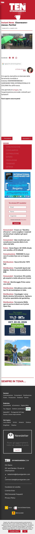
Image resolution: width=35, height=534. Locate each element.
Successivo (26, 138)
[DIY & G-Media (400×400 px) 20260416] (17, 335)
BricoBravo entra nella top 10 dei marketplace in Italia (17, 289)
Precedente (7, 138)
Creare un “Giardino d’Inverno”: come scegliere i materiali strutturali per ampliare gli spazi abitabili (17, 233)
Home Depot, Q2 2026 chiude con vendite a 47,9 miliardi (17, 249)
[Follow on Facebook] (25, 71)
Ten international (24, 507)
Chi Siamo (8, 465)
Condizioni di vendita (12, 487)
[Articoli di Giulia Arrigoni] (30, 72)
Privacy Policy (10, 498)
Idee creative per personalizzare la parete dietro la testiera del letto (16, 242)
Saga (10, 507)
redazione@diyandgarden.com (18, 474)
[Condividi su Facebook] (10, 58)
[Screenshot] (17, 225)
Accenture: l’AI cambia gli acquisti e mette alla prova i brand (17, 277)
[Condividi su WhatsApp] (16, 58)
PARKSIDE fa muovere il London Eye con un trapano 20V (16, 256)
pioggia (15, 90)
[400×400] (17, 365)
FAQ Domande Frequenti (14, 494)
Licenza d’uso (10, 491)
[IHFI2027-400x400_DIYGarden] (17, 197)
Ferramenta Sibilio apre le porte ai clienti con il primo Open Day (16, 304)
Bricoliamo (20, 513)
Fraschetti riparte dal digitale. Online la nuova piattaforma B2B (17, 270)
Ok (25, 531)
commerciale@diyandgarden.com (17, 480)
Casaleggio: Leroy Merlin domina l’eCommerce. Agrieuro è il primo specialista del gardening (17, 296)
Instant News (8, 22)
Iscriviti (17, 450)
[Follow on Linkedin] (23, 71)
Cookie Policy (14, 531)
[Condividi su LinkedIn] (13, 58)
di (20, 69)
